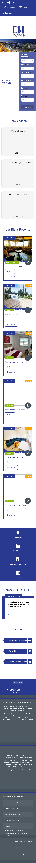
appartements (20, 564)
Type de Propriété (25, 56)
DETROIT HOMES (14, 841)
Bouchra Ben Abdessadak (18, 662)
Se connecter (10, 8)
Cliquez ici (18, 683)
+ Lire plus (18, 153)
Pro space (19, 550)
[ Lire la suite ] (12, 615)
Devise (23, 8)
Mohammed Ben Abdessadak (19, 640)
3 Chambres (12, 276)
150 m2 (11, 414)
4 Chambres (12, 324)
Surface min (25, 72)
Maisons (18, 537)
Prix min (24, 88)
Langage (7, 13)
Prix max (24, 96)
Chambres (25, 65)
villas (19, 577)
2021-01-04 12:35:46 (14, 596)
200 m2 (11, 271)
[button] (5, 23)
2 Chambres (12, 372)
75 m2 (11, 462)
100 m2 (11, 367)
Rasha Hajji (12, 651)
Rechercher (27, 107)
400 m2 (11, 319)
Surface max (26, 80)
